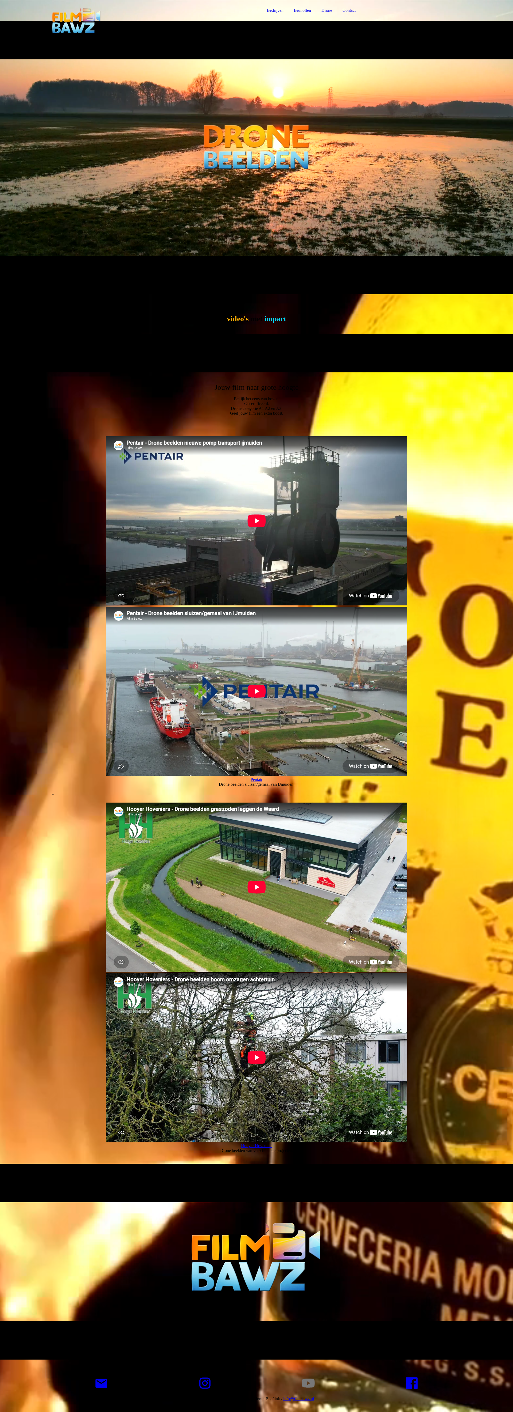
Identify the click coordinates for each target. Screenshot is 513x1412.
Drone (326, 10)
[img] (98, 18)
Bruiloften (302, 10)
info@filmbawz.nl (298, 1398)
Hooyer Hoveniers (256, 1145)
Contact (349, 10)
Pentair (256, 779)
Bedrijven (275, 10)
